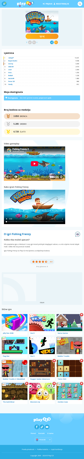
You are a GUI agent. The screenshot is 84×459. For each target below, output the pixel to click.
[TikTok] (42, 427)
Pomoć (33, 433)
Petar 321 (11, 81)
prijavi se (42, 98)
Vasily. (10, 84)
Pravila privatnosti (28, 449)
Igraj (42, 36)
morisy (10, 64)
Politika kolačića (42, 449)
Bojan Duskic (12, 61)
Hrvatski (42, 440)
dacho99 (11, 78)
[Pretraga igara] (80, 4)
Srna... (10, 73)
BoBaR (10, 75)
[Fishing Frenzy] (42, 22)
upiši (49, 98)
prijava (49, 4)
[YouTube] (47, 427)
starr (10, 70)
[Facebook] (36, 427)
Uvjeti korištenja (56, 449)
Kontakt (41, 433)
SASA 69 (10, 67)
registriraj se (62, 4)
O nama (50, 433)
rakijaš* (11, 58)
